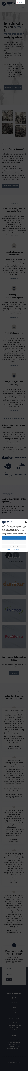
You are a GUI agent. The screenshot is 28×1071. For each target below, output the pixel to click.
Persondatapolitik (17, 549)
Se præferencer (14, 546)
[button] (25, 522)
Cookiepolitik (9, 549)
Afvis (14, 542)
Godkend (14, 538)
